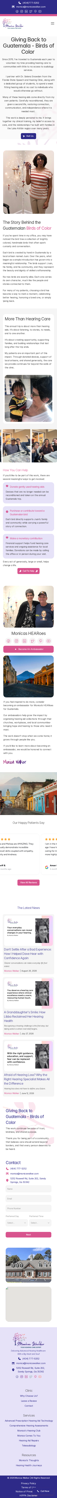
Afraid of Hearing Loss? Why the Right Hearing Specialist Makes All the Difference (27, 1079)
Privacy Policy (28, 1483)
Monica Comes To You (28, 1435)
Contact (29, 1405)
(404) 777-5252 (18, 1168)
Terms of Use (28, 1487)
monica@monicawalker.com (31, 6)
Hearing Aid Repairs (29, 1440)
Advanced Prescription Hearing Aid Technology (29, 1420)
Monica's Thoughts (29, 1460)
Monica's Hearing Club (28, 1430)
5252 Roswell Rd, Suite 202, (30, 1368)
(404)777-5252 (31, 2)
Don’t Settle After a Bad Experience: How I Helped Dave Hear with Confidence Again (28, 954)
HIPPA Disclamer (28, 1495)
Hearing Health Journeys (29, 1465)
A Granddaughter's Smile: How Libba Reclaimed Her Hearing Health (25, 1016)
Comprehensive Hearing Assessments (29, 1425)
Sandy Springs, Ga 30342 (31, 1371)
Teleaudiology (29, 1445)
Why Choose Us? (29, 1395)
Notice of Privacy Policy (28, 1491)
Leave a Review (29, 1400)
